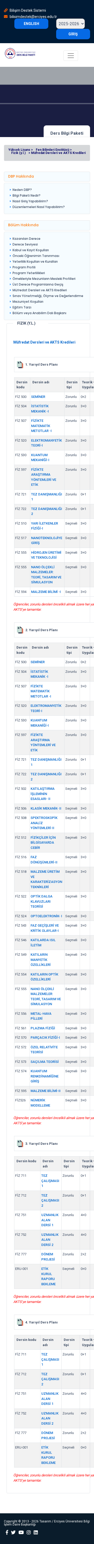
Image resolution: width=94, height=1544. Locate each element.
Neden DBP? (22, 190)
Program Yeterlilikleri (29, 273)
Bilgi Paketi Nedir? (26, 195)
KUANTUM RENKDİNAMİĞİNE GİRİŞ (44, 1076)
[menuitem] (37, 190)
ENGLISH (31, 24)
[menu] (37, 198)
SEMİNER (38, 397)
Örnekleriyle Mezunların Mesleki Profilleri (44, 278)
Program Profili (24, 267)
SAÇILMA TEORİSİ (45, 1062)
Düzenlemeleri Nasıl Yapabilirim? (39, 207)
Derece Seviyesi (25, 244)
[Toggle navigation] (70, 55)
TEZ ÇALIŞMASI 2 (50, 1200)
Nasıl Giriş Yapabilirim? (30, 201)
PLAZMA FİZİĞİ (43, 1028)
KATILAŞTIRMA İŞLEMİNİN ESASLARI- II (43, 794)
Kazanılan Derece (26, 238)
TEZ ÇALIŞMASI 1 (50, 1181)
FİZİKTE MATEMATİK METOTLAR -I (41, 426)
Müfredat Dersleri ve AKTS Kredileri (40, 290)
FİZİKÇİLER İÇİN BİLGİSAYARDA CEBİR (43, 843)
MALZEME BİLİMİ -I (46, 592)
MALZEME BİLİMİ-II (46, 1091)
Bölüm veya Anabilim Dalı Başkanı (39, 313)
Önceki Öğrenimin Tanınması (36, 256)
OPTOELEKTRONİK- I (46, 916)
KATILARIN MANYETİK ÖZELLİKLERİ (41, 960)
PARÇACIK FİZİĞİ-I (45, 1037)
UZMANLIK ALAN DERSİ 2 (49, 1240)
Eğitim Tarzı (22, 307)
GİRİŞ (73, 34)
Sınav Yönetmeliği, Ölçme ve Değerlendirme (48, 296)
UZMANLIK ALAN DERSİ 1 (49, 1220)
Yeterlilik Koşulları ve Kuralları (35, 261)
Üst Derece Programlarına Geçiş (38, 284)
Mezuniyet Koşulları (28, 301)
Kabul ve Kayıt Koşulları (31, 250)
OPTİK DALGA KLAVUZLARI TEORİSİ (41, 901)
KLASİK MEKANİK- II (46, 808)
